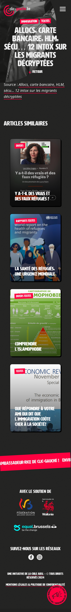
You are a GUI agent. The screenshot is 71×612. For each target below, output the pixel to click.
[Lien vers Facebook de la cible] (31, 556)
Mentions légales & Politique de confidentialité (35, 584)
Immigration (29, 21)
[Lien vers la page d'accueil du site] (17, 8)
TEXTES (45, 21)
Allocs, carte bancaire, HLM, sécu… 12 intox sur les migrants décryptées (34, 90)
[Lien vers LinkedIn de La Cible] (39, 556)
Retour (37, 72)
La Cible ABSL (36, 574)
